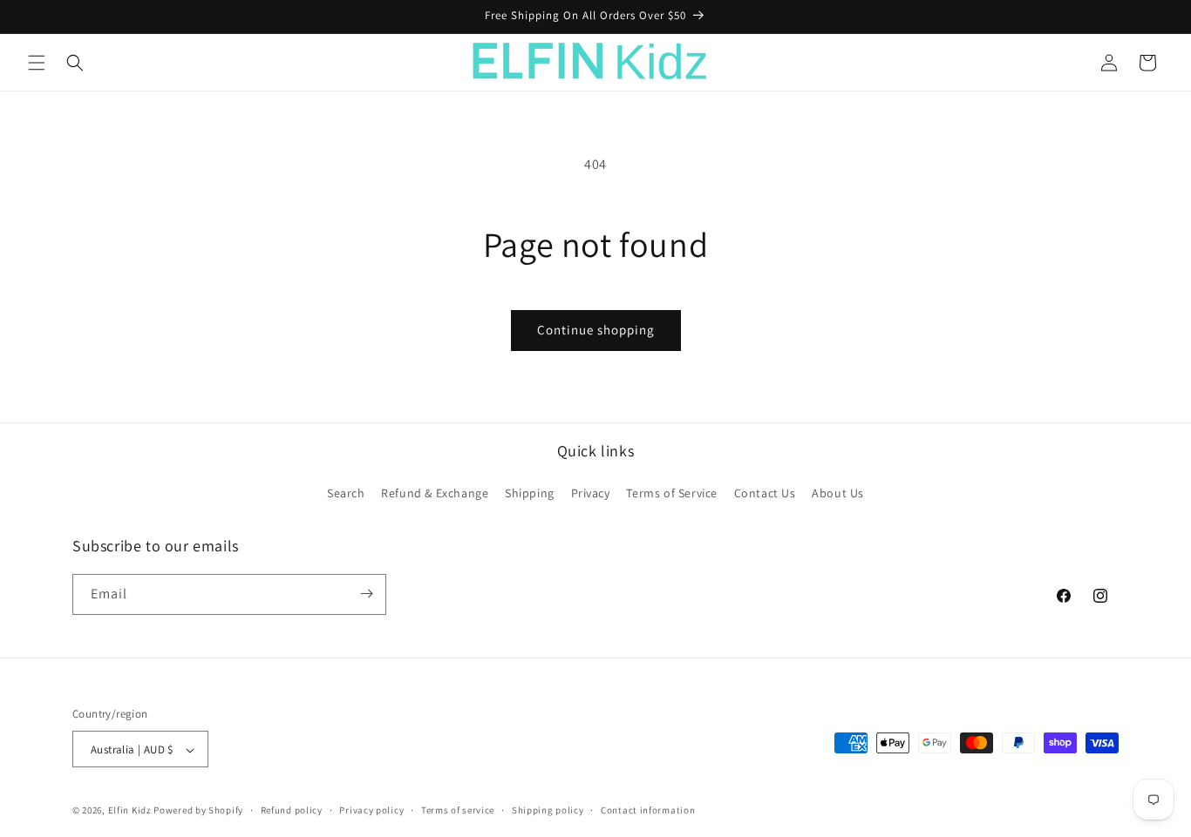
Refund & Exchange (434, 494)
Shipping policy (548, 810)
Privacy (590, 494)
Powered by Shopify (198, 811)
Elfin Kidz (130, 811)
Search (346, 494)
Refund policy (292, 810)
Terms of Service (672, 494)
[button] (36, 63)
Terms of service (457, 810)
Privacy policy (371, 810)
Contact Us (765, 494)
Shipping (530, 494)
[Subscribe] (366, 593)
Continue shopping (596, 329)
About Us (838, 494)
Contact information (648, 810)
